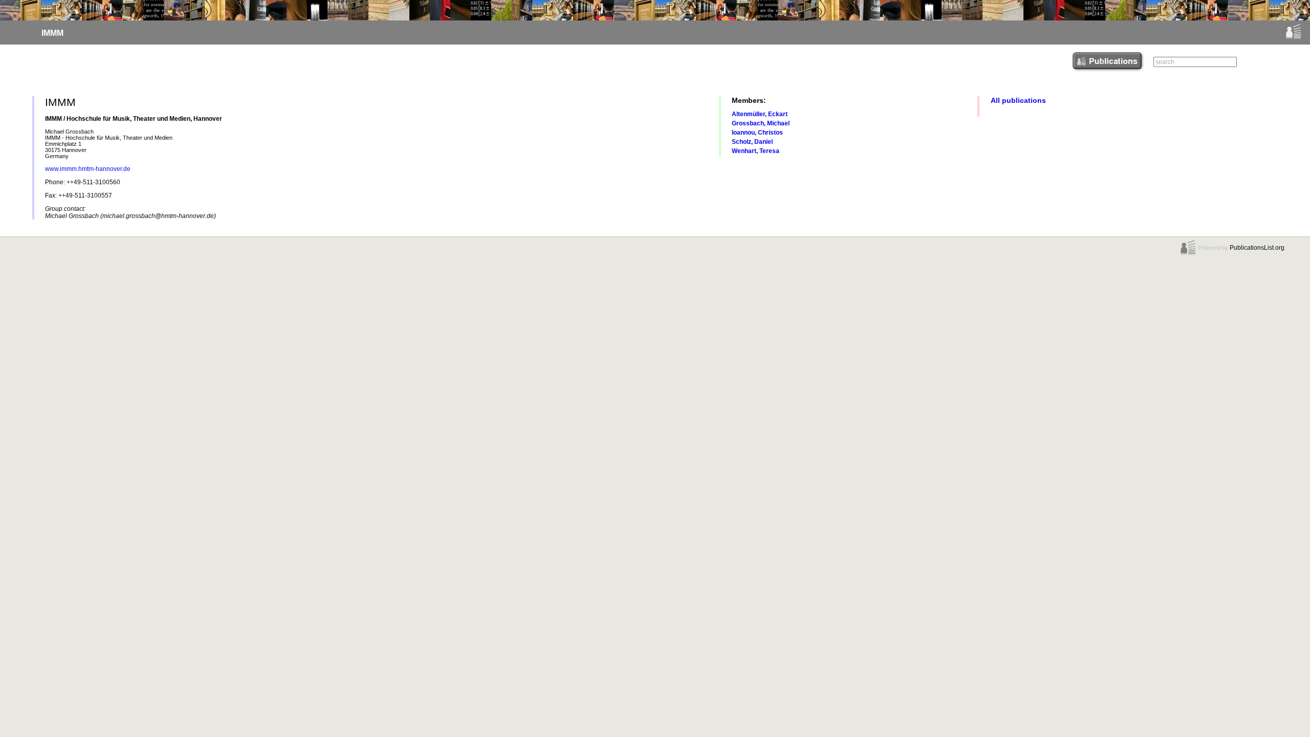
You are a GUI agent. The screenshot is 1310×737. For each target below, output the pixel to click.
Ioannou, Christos (757, 132)
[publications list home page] (1293, 37)
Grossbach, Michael (761, 123)
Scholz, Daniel (752, 141)
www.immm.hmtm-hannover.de (87, 168)
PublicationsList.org (1257, 247)
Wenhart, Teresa (755, 151)
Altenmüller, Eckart (760, 114)
